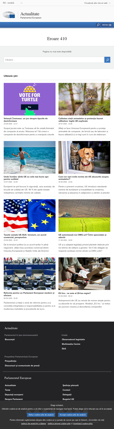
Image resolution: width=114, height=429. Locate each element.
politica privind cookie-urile (59, 423)
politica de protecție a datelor (33, 423)
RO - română (8, 3)
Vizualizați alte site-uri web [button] (95, 3)
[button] (107, 25)
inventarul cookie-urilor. (83, 423)
